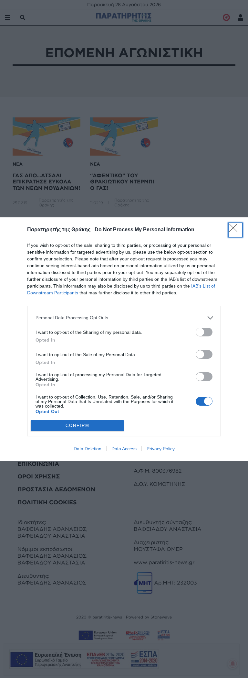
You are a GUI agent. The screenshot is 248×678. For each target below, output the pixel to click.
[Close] (235, 230)
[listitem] (124, 317)
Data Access (124, 448)
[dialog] (124, 339)
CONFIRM (77, 425)
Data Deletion (87, 448)
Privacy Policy (161, 448)
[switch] (204, 332)
